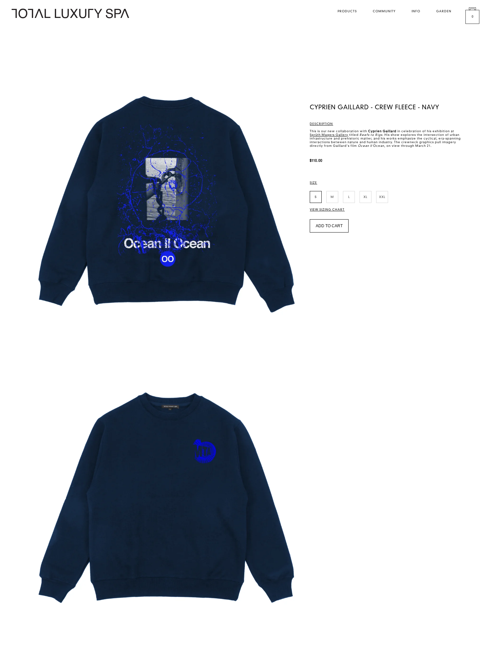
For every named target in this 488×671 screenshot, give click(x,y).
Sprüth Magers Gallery (329, 135)
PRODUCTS (347, 11)
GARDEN (443, 11)
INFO (416, 11)
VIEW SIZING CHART (327, 209)
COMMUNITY (384, 11)
